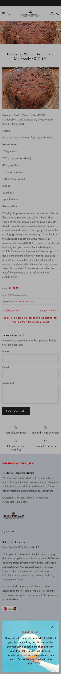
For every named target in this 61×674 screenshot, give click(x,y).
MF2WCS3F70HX (42, 638)
